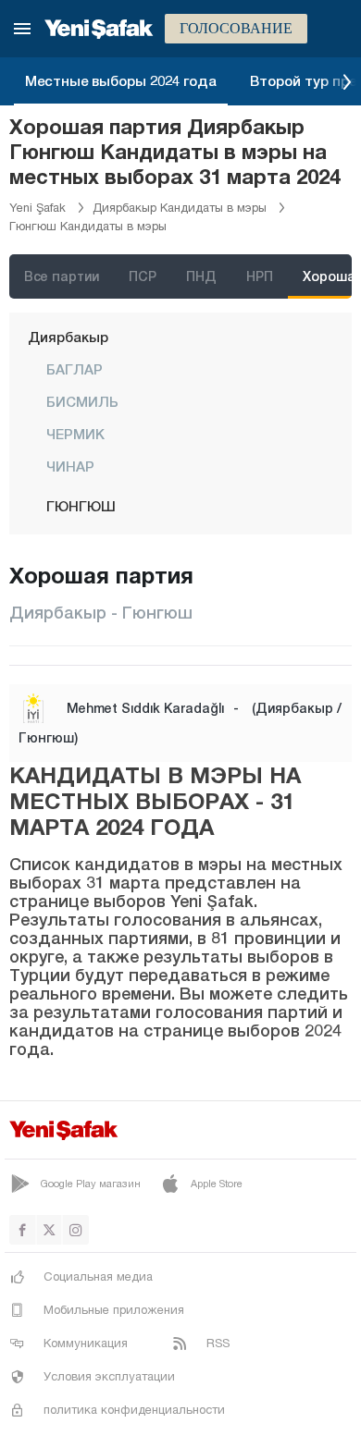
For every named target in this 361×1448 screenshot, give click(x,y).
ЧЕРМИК (75, 433)
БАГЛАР (74, 369)
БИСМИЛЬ (82, 401)
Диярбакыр (68, 336)
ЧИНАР (70, 466)
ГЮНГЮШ (81, 505)
